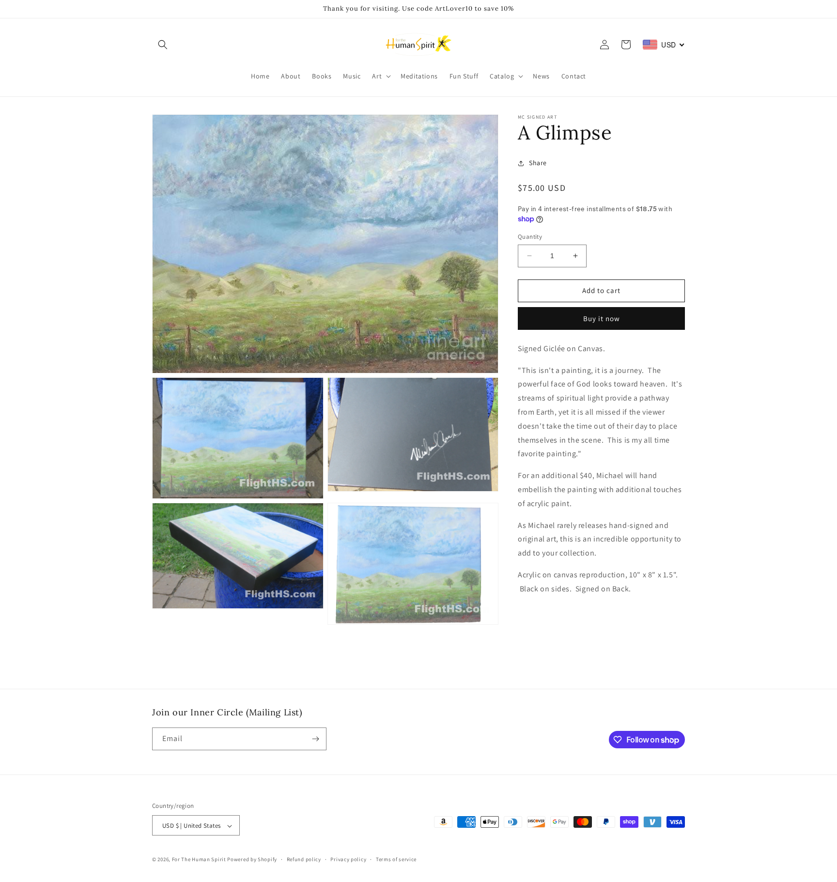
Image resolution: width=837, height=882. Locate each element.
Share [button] (538, 162)
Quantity (530, 236)
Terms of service (396, 859)
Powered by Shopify (252, 859)
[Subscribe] (315, 738)
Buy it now (601, 318)
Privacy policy (348, 859)
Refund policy (304, 859)
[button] (162, 44)
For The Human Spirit (199, 859)
